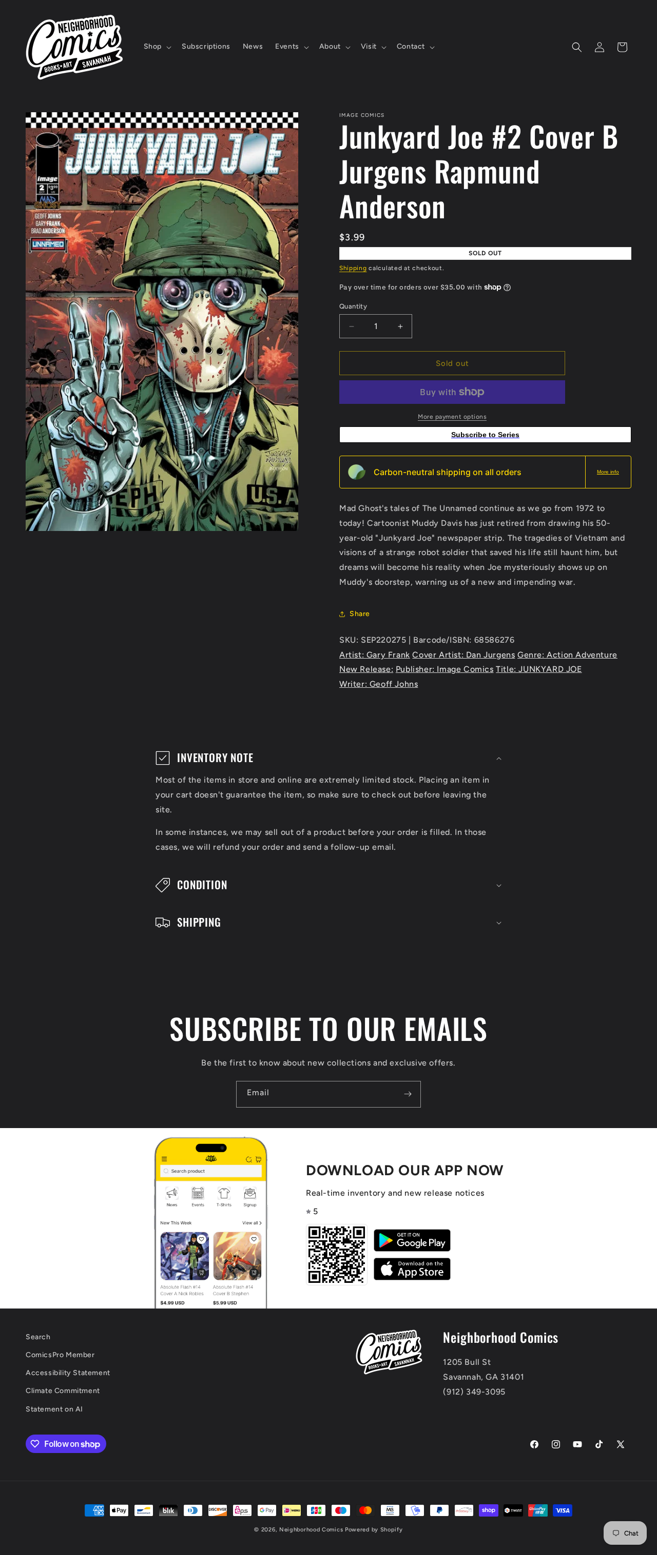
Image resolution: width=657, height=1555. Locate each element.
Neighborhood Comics (311, 1529)
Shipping (353, 268)
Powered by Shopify (374, 1529)
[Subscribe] (407, 1094)
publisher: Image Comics (445, 669)
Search (38, 1337)
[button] (157, 46)
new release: (366, 669)
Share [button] (360, 613)
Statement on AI (54, 1409)
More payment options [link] (452, 416)
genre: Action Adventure (567, 655)
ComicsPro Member (60, 1355)
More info (608, 472)
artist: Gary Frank (374, 655)
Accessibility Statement (68, 1372)
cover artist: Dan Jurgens (463, 655)
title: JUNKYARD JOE (539, 669)
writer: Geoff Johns (378, 684)
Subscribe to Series (485, 435)
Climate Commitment (63, 1390)
